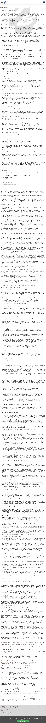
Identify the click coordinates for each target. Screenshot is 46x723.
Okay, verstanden (23, 721)
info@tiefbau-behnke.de (10, 184)
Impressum (35, 706)
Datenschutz (42, 706)
